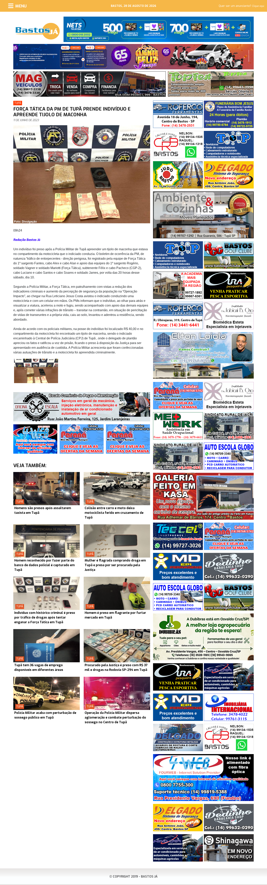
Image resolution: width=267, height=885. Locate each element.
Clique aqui (258, 6)
